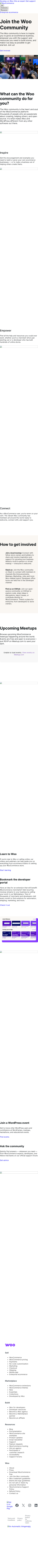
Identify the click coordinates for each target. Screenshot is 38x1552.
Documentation (15, 1431)
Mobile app (13, 1372)
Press (11, 1470)
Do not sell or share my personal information (18, 1484)
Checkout (13, 1368)
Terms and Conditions (11, 1519)
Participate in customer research (16, 1451)
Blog (11, 1429)
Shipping (12, 1370)
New (11, 1390)
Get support (31, 1)
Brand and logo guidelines (19, 1481)
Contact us (13, 1493)
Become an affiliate (17, 1418)
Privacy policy (20, 1519)
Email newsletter (15, 1440)
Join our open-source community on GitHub (19, 590)
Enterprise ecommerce (18, 1374)
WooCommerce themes (18, 1388)
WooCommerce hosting (18, 1446)
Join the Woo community (19, 1476)
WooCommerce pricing (18, 1360)
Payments (13, 1362)
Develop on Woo (7, 1)
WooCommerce (15, 1357)
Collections (13, 1394)
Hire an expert (20, 1)
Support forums (15, 1457)
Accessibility (14, 1455)
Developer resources (17, 1409)
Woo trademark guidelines (19, 1478)
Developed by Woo (17, 1396)
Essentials (13, 1392)
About (11, 1468)
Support (12, 1442)
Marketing (13, 1366)
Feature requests (16, 1444)
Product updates (16, 1438)
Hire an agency (15, 1448)
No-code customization (18, 1364)
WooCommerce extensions (20, 1386)
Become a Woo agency (18, 1412)
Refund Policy (14, 1491)
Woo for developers (17, 1407)
